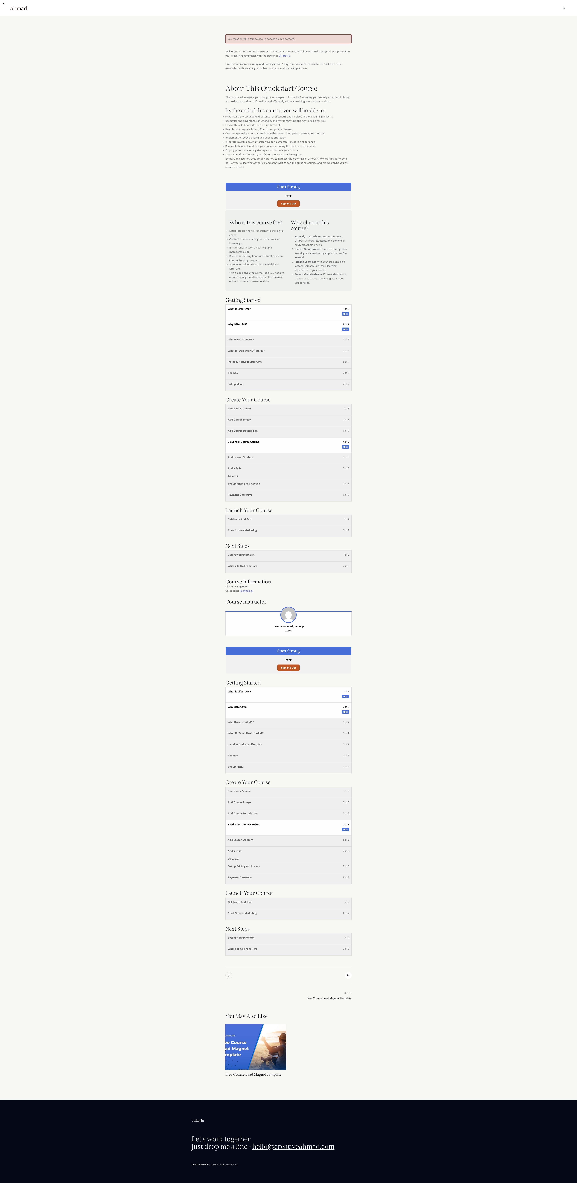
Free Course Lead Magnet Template (253, 1074)
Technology (246, 590)
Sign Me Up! (288, 203)
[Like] (229, 975)
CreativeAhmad (200, 1164)
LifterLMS (284, 55)
